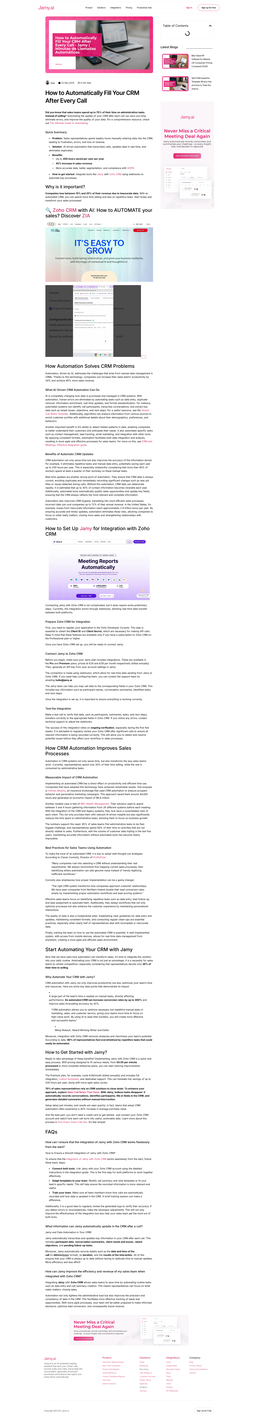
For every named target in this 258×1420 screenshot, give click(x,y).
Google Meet (171, 1366)
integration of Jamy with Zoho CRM (86, 1158)
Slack (168, 1373)
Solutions (101, 7)
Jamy (100, 174)
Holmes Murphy (57, 790)
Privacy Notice (195, 1366)
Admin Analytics (109, 1383)
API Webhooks (172, 1391)
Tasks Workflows (109, 1373)
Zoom (168, 1362)
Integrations (115, 7)
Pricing (129, 7)
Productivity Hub (144, 7)
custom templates (69, 1078)
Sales (142, 1362)
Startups (143, 1391)
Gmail (168, 1383)
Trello (168, 1376)
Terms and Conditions (198, 1369)
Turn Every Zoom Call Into (72, 1122)
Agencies (143, 1383)
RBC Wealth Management (95, 803)
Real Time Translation (111, 1366)
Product (88, 7)
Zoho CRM (115, 174)
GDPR (130, 168)
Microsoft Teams (173, 1369)
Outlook (169, 1387)
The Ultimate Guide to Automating (69, 123)
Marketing (144, 1366)
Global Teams (145, 1380)
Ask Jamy (106, 1380)
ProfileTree (99, 857)
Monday (169, 1380)
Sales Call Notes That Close (83, 1092)
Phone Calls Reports (110, 1369)
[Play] (143, 357)
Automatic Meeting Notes (113, 1362)
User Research (146, 1373)
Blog (191, 1362)
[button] (210, 25)
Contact (192, 1373)
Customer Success (147, 1376)
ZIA (86, 216)
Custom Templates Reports (113, 1376)
